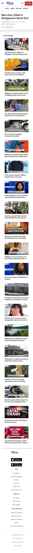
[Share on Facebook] (7, 27)
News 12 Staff (5, 22)
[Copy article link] (11, 27)
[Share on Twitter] (9, 27)
